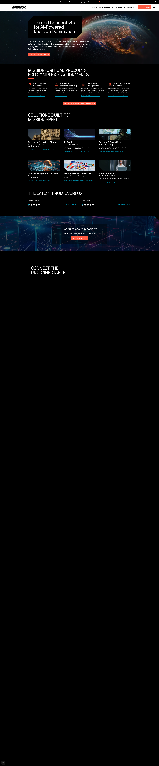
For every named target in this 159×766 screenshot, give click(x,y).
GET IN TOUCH (145, 7)
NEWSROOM (108, 7)
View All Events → (71, 204)
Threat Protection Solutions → (118, 96)
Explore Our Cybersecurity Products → (79, 104)
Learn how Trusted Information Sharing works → (43, 149)
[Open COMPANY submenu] (124, 7)
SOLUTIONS (96, 7)
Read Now (98, 2)
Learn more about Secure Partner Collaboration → (79, 180)
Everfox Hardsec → (61, 96)
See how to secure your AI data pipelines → (77, 151)
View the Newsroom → (124, 204)
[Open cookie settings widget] (3, 763)
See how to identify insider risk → (109, 183)
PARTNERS (131, 7)
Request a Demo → (79, 238)
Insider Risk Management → (90, 96)
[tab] (29, 205)
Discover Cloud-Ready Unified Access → (40, 180)
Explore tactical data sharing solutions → (111, 151)
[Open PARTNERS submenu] (136, 7)
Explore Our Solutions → (39, 54)
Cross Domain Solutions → (36, 96)
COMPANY (119, 7)
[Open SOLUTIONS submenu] (102, 7)
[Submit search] (154, 7)
